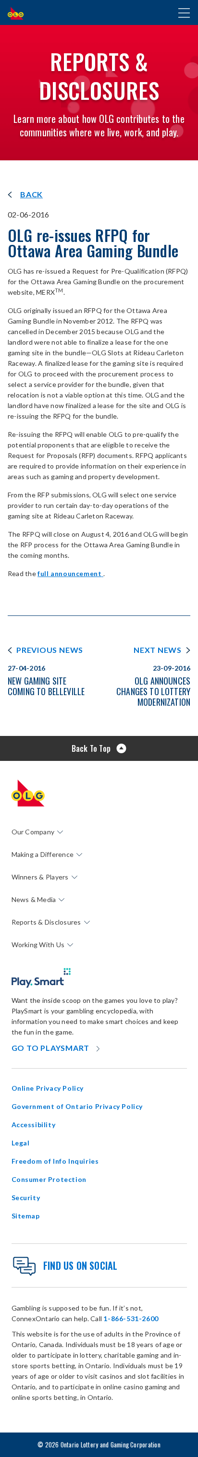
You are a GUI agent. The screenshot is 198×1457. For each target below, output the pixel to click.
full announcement (70, 573)
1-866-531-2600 (130, 1318)
